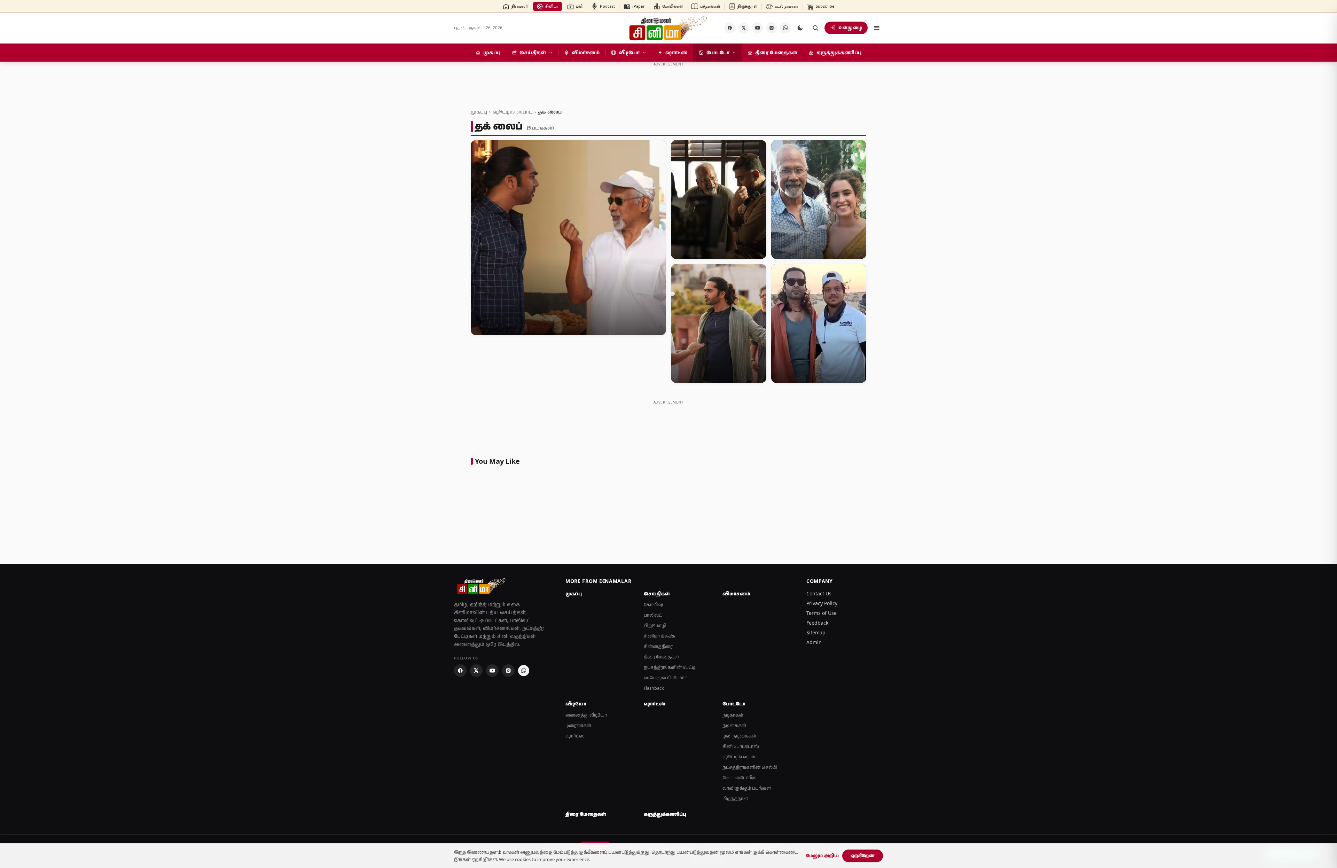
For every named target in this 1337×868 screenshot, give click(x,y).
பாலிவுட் (653, 615)
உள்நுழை (850, 27)
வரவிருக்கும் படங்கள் (746, 788)
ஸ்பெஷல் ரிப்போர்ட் (666, 678)
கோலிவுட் (654, 605)
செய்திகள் (657, 594)
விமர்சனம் (736, 594)
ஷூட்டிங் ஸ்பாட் (512, 111)
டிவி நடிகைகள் (739, 736)
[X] (743, 27)
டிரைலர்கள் (578, 725)
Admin (814, 642)
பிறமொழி (655, 625)
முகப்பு (479, 111)
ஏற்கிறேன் (863, 855)
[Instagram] (771, 27)
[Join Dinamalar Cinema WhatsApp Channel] (785, 27)
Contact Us (818, 593)
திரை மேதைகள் (661, 657)
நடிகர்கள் (732, 715)
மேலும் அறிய (822, 855)
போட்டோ (733, 704)
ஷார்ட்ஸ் (575, 736)
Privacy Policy (821, 603)
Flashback (654, 688)
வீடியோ (575, 704)
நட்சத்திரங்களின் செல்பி (749, 767)
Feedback (817, 622)
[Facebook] (729, 27)
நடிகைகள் (734, 725)
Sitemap (816, 632)
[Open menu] (876, 28)
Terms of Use (821, 613)
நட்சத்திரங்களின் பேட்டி (669, 667)
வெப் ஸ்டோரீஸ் (739, 778)
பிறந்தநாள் (735, 798)
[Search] (815, 28)
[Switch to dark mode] (800, 28)
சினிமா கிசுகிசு (659, 636)
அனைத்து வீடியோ (586, 715)
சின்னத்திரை (658, 646)
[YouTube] (757, 27)
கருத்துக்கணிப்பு (665, 814)
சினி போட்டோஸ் (740, 746)
